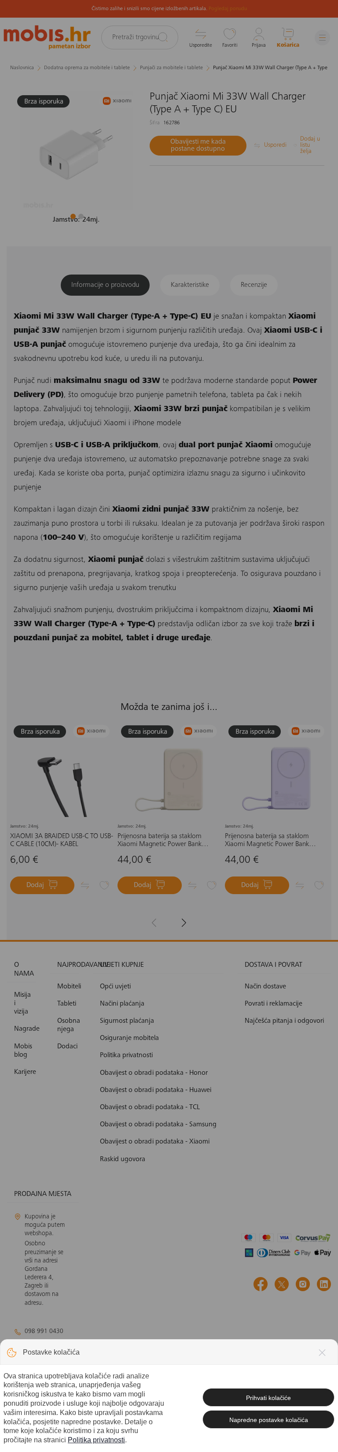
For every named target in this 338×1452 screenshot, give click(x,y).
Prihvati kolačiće (268, 1397)
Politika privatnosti (96, 1440)
